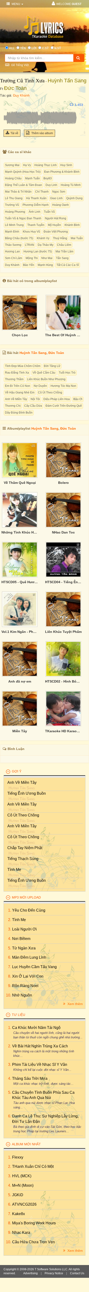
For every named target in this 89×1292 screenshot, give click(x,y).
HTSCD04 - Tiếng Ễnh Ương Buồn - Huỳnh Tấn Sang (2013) (63, 582)
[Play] (8, 105)
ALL (11, 48)
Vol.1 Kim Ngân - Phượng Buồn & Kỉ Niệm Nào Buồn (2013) (19, 632)
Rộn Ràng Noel (25, 986)
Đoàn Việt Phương (56, 231)
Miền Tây (19, 731)
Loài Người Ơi (24, 929)
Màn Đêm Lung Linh (29, 957)
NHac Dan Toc (63, 532)
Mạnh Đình (12, 231)
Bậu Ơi (77, 399)
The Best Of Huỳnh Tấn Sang (63, 335)
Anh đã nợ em (19, 681)
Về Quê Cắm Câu (44, 372)
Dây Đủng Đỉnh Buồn (19, 412)
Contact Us (77, 1273)
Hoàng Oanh (60, 205)
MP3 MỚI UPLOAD (26, 897)
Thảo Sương (13, 245)
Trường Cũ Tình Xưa (22, 81)
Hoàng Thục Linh (45, 165)
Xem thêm (74, 1004)
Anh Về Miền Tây (16, 399)
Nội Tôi (35, 399)
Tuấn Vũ (49, 211)
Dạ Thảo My (45, 245)
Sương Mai (12, 165)
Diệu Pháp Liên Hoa (56, 399)
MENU (16, 4)
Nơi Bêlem (21, 939)
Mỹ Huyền (54, 225)
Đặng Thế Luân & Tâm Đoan (23, 185)
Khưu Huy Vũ (31, 231)
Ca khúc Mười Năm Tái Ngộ (36, 1028)
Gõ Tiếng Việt (19, 65)
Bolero (63, 483)
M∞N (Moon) (22, 1185)
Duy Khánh (21, 95)
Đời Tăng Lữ (52, 366)
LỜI (34, 48)
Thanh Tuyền (35, 225)
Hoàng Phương (15, 211)
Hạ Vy (27, 165)
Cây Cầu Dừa (33, 405)
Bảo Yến (28, 265)
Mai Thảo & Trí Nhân (18, 191)
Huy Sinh (66, 165)
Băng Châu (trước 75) (19, 238)
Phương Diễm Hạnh (36, 205)
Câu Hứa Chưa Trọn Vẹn (33, 1242)
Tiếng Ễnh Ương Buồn (26, 793)
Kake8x (18, 1214)
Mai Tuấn (77, 238)
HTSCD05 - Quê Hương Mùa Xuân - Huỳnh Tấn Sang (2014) (19, 582)
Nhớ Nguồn (22, 995)
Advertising (30, 1273)
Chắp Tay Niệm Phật (24, 848)
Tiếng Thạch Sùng (22, 859)
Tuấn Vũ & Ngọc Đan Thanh (23, 218)
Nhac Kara (21, 1232)
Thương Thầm (14, 379)
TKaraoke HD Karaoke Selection (63, 731)
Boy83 (47, 178)
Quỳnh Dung (74, 198)
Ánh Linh (34, 211)
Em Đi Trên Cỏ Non (17, 386)
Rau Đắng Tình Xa (17, 372)
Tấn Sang (62, 258)
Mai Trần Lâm (64, 251)
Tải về (14, 133)
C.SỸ (45, 48)
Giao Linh (56, 198)
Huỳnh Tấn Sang (67, 81)
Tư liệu (18, 1015)
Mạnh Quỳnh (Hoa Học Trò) (23, 171)
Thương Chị (13, 405)
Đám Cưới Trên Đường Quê (64, 405)
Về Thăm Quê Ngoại (20, 483)
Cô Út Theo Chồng (50, 392)
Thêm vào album (42, 133)
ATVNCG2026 (24, 1204)
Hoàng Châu (13, 178)
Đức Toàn (15, 88)
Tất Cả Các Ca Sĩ (67, 265)
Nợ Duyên (40, 386)
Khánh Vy (43, 238)
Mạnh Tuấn (32, 178)
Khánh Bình (72, 225)
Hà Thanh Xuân (36, 198)
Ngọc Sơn (58, 191)
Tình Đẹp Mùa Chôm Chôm (22, 366)
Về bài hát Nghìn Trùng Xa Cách (40, 1046)
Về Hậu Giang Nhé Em (19, 392)
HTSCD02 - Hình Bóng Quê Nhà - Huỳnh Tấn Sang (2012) (63, 681)
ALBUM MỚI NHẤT (26, 1144)
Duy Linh (51, 185)
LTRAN (29, 245)
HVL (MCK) (21, 1176)
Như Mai (46, 258)
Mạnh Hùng (45, 265)
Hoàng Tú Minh (71, 185)
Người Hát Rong (55, 218)
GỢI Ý (16, 771)
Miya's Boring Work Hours (34, 1223)
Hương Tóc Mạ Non (63, 386)
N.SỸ (57, 48)
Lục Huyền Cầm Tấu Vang (34, 967)
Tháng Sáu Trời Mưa (29, 1078)
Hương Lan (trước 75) (37, 251)
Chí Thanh (42, 191)
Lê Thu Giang (14, 198)
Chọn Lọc (20, 335)
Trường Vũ (12, 205)
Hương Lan (12, 251)
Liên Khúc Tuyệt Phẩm (63, 632)
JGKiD (17, 1195)
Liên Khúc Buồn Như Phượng (46, 379)
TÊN (23, 48)
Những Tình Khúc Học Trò (19, 532)
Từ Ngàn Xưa (24, 948)
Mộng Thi (32, 258)
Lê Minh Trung (14, 225)
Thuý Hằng (60, 238)
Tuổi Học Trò (67, 372)
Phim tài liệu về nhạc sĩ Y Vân (39, 1065)
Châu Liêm (64, 245)
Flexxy (17, 1157)
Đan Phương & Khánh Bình (62, 171)
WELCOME (68, 4)
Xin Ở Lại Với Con (27, 976)
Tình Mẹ (14, 870)
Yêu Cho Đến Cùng (28, 910)
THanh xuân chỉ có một (33, 1166)
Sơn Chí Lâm (13, 258)
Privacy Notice (54, 1273)
